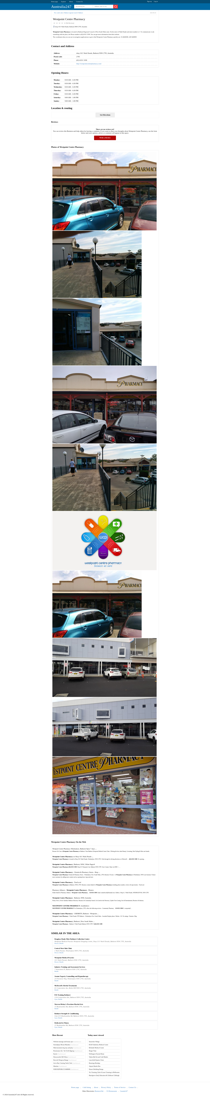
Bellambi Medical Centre (96, 1048)
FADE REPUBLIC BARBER (65, 1069)
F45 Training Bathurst (62, 995)
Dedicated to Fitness (61, 1023)
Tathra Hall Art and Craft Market (98, 1057)
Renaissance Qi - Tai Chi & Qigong (67, 1051)
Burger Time (92, 1051)
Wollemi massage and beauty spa (67, 1041)
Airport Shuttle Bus (94, 1066)
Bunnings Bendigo (94, 1063)
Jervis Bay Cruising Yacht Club (66, 1063)
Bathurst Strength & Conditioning (66, 1013)
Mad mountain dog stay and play (67, 1048)
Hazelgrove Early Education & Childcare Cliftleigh (104, 1075)
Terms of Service (120, 1087)
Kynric (59, 1054)
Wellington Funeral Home (96, 1054)
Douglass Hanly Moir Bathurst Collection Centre (71, 939)
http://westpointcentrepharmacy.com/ (89, 64)
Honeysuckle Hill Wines (64, 1057)
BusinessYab (99, 1091)
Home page (54, 1)
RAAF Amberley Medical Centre (98, 1045)
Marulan (60, 1066)
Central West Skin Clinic (63, 948)
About (71, 1)
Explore (63, 1)
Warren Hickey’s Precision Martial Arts (68, 1004)
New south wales (58, 13)
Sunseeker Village (94, 1041)
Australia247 (61, 6)
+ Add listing (86, 1087)
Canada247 (124, 1091)
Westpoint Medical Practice (64, 958)
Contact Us (79, 1)
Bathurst (81, 13)
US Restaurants (112, 1091)
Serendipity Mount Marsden (65, 1045)
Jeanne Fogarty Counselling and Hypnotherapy (71, 976)
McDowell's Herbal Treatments (65, 986)
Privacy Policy (106, 1087)
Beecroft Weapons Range (64, 1060)
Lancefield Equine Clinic (96, 1060)
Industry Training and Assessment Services (69, 967)
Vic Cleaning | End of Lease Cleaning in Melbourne (104, 1072)
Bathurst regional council (70, 13)
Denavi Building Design (96, 1069)
